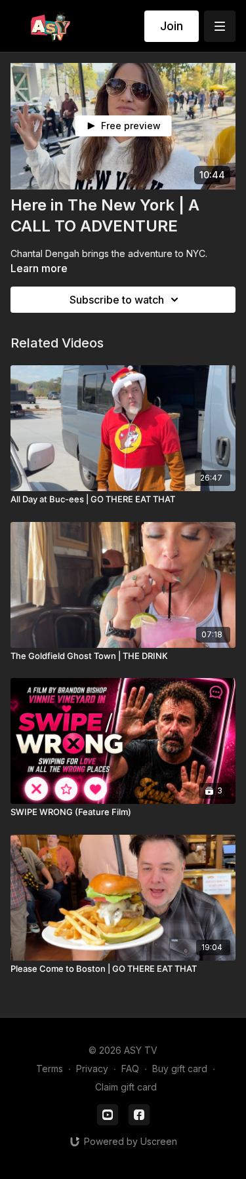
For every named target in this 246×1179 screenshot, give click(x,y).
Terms (49, 1068)
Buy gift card (179, 1068)
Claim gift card (126, 1086)
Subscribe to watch (117, 299)
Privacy (92, 1068)
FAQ (130, 1068)
